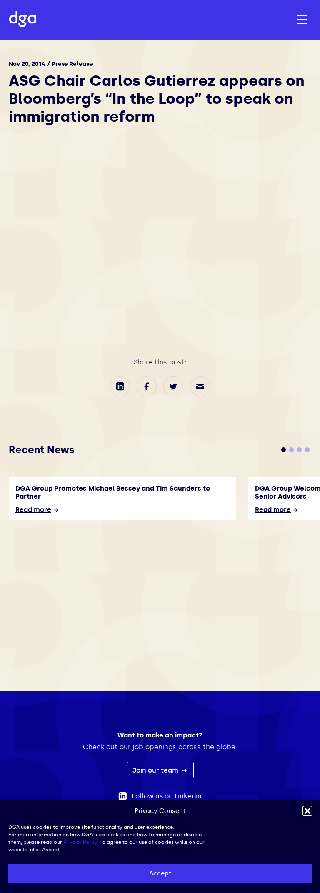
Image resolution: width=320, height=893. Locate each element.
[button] (307, 811)
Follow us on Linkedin (167, 796)
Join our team (156, 770)
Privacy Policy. (80, 842)
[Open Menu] (303, 20)
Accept (160, 873)
